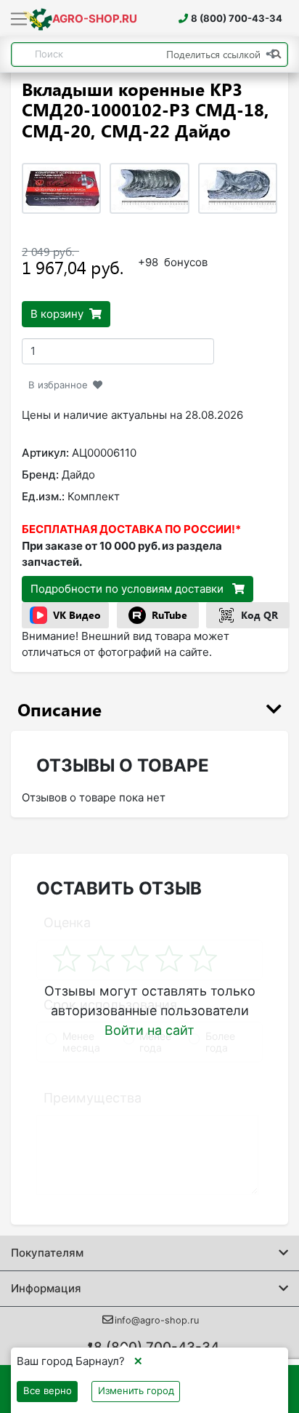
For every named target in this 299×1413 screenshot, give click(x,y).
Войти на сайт (149, 1030)
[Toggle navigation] (19, 19)
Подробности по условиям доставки (128, 589)
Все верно (47, 1390)
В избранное (58, 385)
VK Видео (77, 615)
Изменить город (136, 1390)
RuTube (169, 615)
